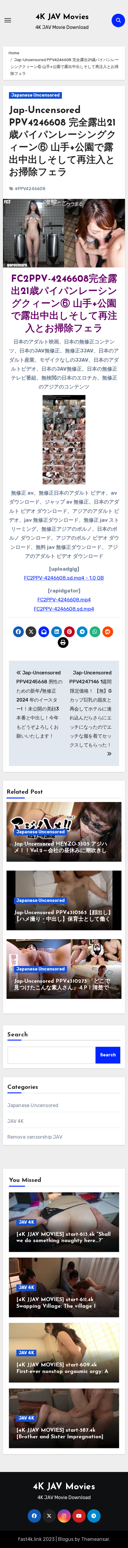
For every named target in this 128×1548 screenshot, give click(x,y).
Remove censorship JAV (34, 1137)
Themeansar (95, 1539)
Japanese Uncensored (35, 95)
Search (17, 1035)
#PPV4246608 (30, 188)
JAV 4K (15, 1121)
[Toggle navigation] (8, 20)
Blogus (66, 1539)
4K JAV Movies (62, 17)
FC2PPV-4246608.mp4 (64, 600)
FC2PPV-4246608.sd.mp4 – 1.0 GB (64, 578)
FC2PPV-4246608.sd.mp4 (64, 609)
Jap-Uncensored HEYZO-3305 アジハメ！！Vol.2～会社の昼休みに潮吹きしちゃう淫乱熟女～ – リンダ (63, 851)
